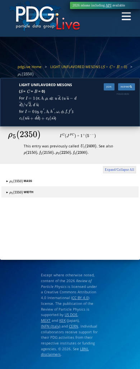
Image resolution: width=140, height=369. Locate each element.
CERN (73, 326)
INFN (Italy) (50, 326)
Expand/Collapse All (119, 170)
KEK (62, 320)
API (108, 5)
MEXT (46, 320)
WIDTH (19, 192)
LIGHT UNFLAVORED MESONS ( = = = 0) (88, 66)
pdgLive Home (30, 66)
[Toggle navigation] (126, 16)
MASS (19, 181)
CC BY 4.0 (80, 297)
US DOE (71, 314)
